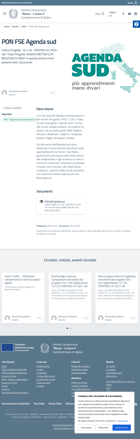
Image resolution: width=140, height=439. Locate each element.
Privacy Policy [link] (55, 403)
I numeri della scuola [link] (46, 376)
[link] (136, 24)
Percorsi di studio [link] (79, 372)
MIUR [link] (4, 366)
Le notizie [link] (110, 366)
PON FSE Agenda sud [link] (55, 201)
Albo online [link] (111, 376)
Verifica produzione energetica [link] (15, 392)
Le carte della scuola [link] (46, 379)
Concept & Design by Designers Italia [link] (70, 428)
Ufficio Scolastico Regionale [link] (14, 369)
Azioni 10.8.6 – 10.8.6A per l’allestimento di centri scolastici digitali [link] (22, 279)
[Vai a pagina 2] (70, 328)
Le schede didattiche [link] (80, 389)
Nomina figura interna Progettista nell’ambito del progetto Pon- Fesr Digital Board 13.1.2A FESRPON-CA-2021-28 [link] (117, 281)
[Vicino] (131, 394)
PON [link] (108, 388)
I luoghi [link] (40, 369)
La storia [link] (40, 386)
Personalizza (86, 427)
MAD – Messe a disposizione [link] (14, 379)
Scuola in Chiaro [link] (9, 376)
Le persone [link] (41, 372)
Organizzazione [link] (43, 382)
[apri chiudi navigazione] (4, 13)
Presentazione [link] (43, 366)
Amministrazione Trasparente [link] (16, 403)
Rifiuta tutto (103, 427)
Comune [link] (5, 389)
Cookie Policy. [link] (122, 420)
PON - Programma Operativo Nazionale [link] (20, 119)
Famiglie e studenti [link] (79, 369)
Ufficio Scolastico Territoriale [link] (14, 372)
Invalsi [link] (5, 386)
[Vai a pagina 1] (67, 328)
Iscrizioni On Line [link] (9, 382)
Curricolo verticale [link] (79, 385)
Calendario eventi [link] (114, 372)
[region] (104, 413)
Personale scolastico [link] (80, 366)
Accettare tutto (122, 427)
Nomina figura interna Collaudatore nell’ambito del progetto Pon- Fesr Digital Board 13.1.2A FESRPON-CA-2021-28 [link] (69, 281)
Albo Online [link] (39, 403)
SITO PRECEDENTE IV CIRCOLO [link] (120, 381)
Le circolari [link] (111, 369)
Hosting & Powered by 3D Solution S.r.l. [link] (70, 425)
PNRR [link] (109, 384)
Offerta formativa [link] (79, 382)
